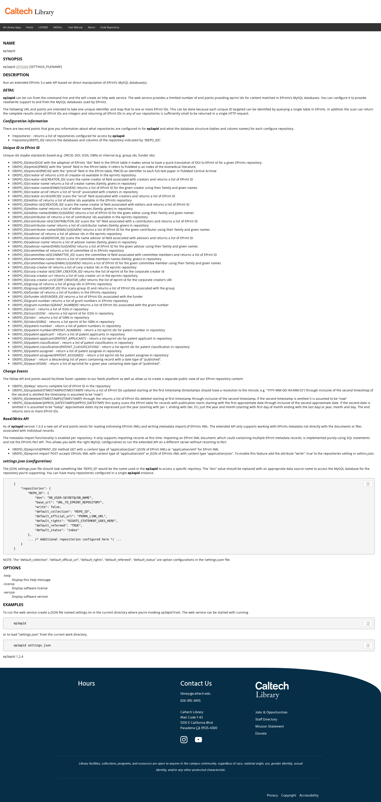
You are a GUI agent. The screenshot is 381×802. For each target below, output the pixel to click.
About (91, 27)
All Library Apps (12, 27)
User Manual (75, 27)
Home (29, 27)
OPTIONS (22, 67)
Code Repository (109, 27)
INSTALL (58, 27)
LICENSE (43, 27)
